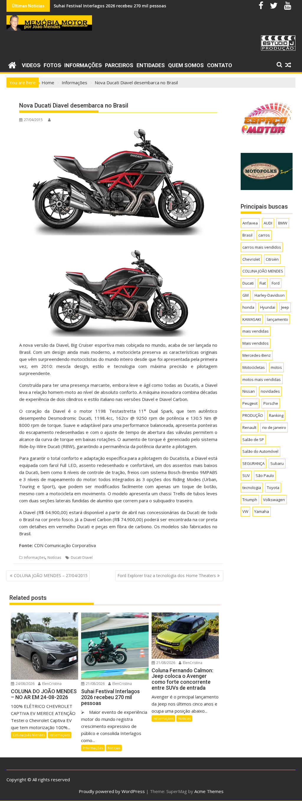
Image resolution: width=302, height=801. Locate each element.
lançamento (277, 319)
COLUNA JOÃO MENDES (262, 271)
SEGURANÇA (253, 463)
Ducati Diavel (82, 557)
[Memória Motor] (12, 64)
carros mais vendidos (261, 247)
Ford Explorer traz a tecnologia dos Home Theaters (166, 575)
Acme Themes (209, 791)
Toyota (273, 487)
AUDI (268, 223)
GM (245, 295)
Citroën (272, 259)
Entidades (151, 65)
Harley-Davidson (270, 295)
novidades (270, 391)
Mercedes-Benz (256, 355)
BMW (282, 223)
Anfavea (250, 223)
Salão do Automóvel (260, 451)
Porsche (270, 403)
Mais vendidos (255, 343)
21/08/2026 (95, 683)
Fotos (52, 65)
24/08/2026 (25, 683)
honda (248, 307)
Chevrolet (251, 259)
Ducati (248, 283)
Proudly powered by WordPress (112, 791)
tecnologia (251, 487)
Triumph (249, 499)
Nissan (248, 391)
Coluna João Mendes (29, 735)
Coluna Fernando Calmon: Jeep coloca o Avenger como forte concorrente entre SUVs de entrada (153, 6)
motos (276, 367)
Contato (219, 65)
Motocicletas (253, 367)
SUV (246, 475)
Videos (31, 65)
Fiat (263, 283)
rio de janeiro (274, 427)
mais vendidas (255, 331)
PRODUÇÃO (252, 415)
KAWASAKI (251, 319)
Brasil (247, 235)
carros (264, 235)
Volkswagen (274, 499)
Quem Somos (186, 65)
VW (245, 511)
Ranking (276, 415)
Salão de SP (253, 439)
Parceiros (119, 65)
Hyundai (267, 307)
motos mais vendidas (261, 379)
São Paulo (265, 475)
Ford (276, 283)
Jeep (285, 307)
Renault (249, 427)
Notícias (54, 557)
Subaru (277, 463)
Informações (83, 65)
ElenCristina (51, 683)
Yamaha (261, 511)
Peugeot (249, 403)
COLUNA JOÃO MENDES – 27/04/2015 (51, 575)
